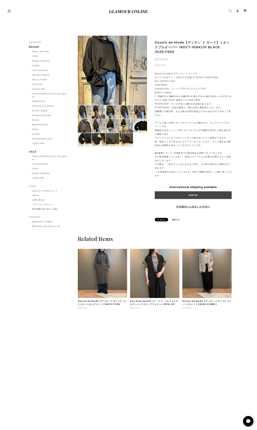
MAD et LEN (38, 89)
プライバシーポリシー (42, 204)
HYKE (35, 56)
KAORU (36, 134)
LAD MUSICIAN (40, 70)
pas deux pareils (40, 75)
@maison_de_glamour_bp (46, 226)
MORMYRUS (38, 101)
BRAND (34, 46)
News (35, 195)
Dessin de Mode (40, 51)
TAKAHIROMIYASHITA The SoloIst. (49, 158)
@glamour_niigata (42, 221)
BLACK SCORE (40, 110)
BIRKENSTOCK (40, 124)
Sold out (193, 195)
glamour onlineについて (44, 191)
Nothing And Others (43, 106)
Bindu (35, 120)
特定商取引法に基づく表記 (45, 209)
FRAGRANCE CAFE (42, 139)
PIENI (35, 129)
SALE (32, 151)
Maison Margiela (41, 61)
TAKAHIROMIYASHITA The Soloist (49, 95)
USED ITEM (38, 143)
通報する (176, 220)
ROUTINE (37, 84)
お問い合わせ (38, 200)
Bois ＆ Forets (39, 79)
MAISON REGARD (41, 115)
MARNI (36, 65)
